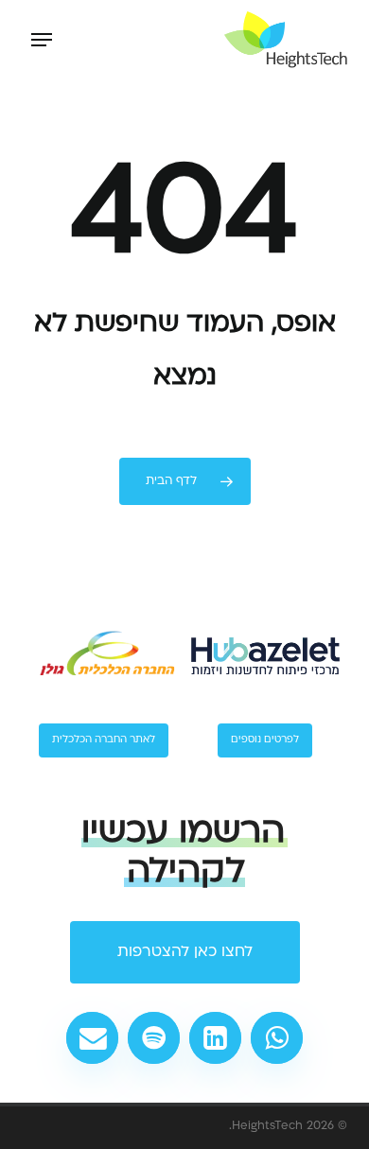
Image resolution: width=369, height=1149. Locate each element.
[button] (41, 39)
